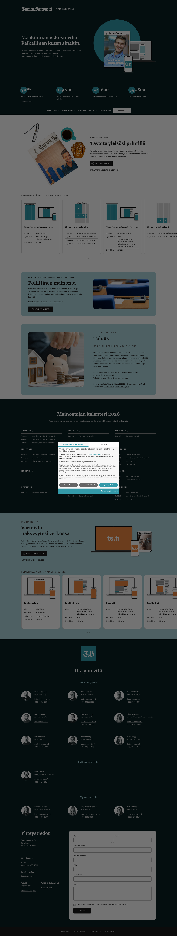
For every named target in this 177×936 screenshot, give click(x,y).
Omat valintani (68, 485)
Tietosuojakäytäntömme (108, 491)
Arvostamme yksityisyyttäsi (73, 444)
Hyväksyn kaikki (108, 485)
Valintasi (104, 444)
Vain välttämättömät (88, 485)
